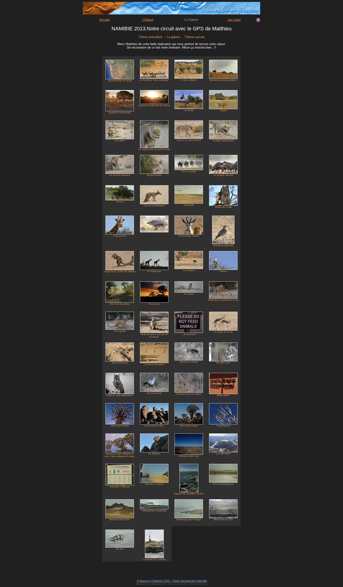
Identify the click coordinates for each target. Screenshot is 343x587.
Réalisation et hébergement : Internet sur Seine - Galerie (167, 584)
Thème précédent (150, 37)
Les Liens (234, 19)
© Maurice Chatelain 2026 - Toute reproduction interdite (172, 581)
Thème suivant (195, 37)
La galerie (173, 37)
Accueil (104, 19)
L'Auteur (147, 19)
